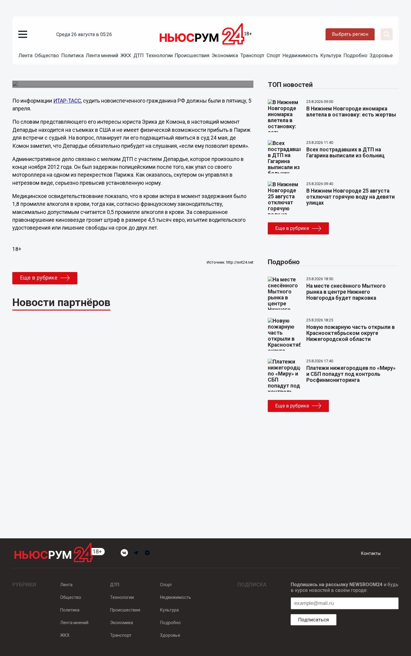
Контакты (371, 553)
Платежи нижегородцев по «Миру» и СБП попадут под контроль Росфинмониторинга (351, 374)
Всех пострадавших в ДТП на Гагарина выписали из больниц (345, 153)
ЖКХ (125, 55)
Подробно (355, 55)
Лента (25, 55)
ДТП (138, 55)
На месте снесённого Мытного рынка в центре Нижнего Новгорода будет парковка (346, 292)
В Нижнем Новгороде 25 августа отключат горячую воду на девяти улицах (350, 197)
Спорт (273, 55)
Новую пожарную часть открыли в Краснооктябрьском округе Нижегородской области (350, 333)
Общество (47, 55)
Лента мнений (102, 55)
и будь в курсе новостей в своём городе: (344, 587)
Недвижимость (300, 55)
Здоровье (381, 55)
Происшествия (192, 55)
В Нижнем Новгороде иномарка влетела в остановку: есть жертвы (351, 112)
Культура (330, 55)
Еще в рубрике (38, 277)
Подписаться (313, 620)
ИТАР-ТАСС (67, 101)
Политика (72, 55)
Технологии (159, 55)
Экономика (225, 55)
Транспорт (252, 55)
